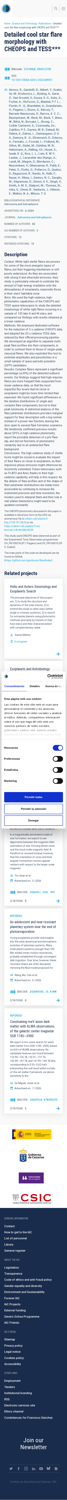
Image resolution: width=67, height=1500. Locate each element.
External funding (15, 1310)
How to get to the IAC (18, 1232)
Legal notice (12, 1351)
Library (8, 1244)
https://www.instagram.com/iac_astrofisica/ (26, 1468)
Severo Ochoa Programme (21, 1316)
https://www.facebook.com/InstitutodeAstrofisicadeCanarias (18, 1468)
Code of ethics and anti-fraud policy (28, 1279)
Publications (45, 23)
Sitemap (9, 1339)
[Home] (6, 8)
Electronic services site (19, 1405)
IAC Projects (12, 1304)
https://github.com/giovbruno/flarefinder (28, 560)
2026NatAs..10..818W (43, 991)
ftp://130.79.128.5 (15, 522)
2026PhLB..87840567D (44, 1099)
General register (15, 1250)
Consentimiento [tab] (14, 686)
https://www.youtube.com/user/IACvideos (41, 1468)
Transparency (13, 1273)
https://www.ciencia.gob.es (32, 1134)
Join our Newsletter (33, 1444)
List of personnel (15, 1238)
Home (7, 23)
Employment (12, 1381)
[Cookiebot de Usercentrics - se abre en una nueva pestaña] (48, 676)
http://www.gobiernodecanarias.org (31, 1155)
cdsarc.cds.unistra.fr (36, 518)
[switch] (58, 759)
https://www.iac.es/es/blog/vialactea (56, 1468)
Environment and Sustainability (24, 1292)
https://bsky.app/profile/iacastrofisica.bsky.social (48, 1468)
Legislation (11, 1267)
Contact (9, 1226)
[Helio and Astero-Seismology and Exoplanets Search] (58, 654)
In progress (21, 641)
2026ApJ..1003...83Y (42, 892)
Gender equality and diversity (23, 1286)
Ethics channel (13, 1411)
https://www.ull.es (32, 1178)
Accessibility (12, 1364)
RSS (7, 1399)
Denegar (33, 820)
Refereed (16, 915)
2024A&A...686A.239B (37, 69)
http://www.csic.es (31, 1199)
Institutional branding (18, 1393)
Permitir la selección (33, 808)
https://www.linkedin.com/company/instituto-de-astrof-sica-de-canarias (33, 1468)
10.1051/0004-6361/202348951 (32, 80)
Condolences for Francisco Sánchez (28, 1417)
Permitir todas (33, 797)
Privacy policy (13, 1345)
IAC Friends (11, 1322)
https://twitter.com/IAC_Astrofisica (11, 1468)
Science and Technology (24, 23)
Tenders (9, 1387)
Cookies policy (14, 1358)
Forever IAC (12, 1298)
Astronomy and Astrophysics (35, 217)
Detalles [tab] (34, 686)
